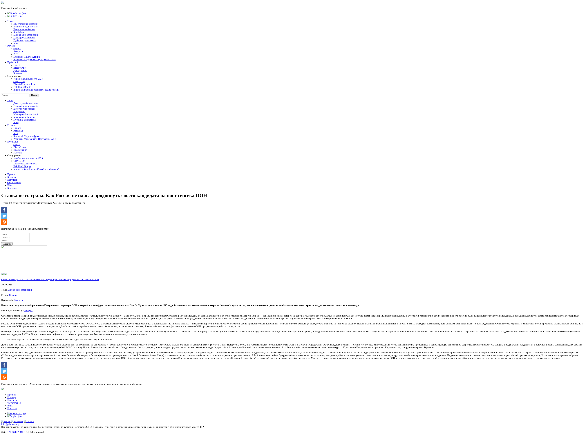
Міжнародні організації (25, 35)
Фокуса (28, 310)
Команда (11, 177)
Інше (15, 43)
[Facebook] (4, 210)
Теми (10, 21)
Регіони (11, 45)
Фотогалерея (14, 182)
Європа (17, 48)
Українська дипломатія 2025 (28, 78)
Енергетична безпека (24, 29)
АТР (15, 54)
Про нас (11, 174)
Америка (18, 51)
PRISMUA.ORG (17, 432)
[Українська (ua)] (16, 13)
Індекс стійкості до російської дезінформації (36, 89)
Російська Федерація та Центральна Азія (34, 59)
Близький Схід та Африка (26, 56)
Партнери (12, 179)
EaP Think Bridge (22, 87)
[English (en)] (14, 16)
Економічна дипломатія (25, 26)
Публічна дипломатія (24, 40)
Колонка (17, 73)
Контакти (12, 188)
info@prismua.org (10, 424)
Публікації (12, 62)
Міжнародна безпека (24, 37)
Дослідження (20, 70)
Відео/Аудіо (19, 67)
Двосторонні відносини (25, 24)
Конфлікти (19, 32)
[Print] (4, 222)
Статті (16, 65)
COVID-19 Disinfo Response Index (25, 82)
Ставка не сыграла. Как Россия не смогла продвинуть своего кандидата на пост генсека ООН (50, 279)
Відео (10, 185)
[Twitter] (4, 216)
